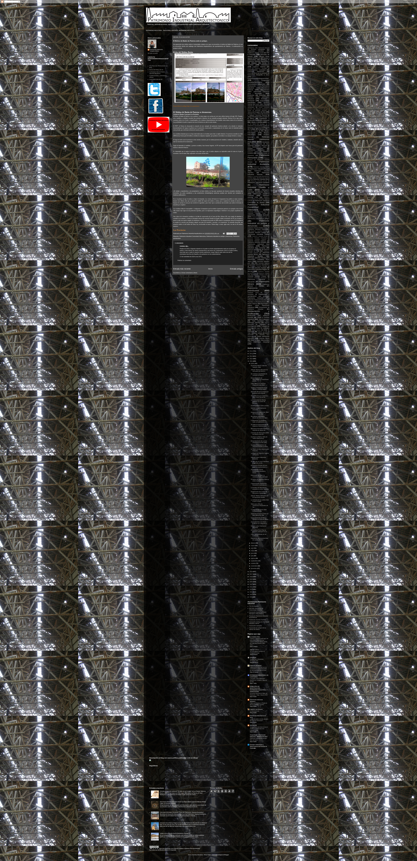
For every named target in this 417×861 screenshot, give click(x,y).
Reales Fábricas (252, 303)
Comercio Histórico (259, 67)
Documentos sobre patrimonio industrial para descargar (258, 91)
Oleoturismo (265, 142)
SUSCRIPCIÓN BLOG (155, 79)
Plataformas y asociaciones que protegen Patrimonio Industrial (258, 296)
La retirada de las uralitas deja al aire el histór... (260, 500)
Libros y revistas (257, 122)
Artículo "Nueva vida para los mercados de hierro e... (259, 370)
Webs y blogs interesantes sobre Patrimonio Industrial (258, 341)
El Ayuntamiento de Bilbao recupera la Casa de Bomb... (260, 518)
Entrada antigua (236, 269)
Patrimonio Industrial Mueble (258, 255)
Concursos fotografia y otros (258, 75)
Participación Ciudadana (256, 150)
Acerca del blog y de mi (156, 70)
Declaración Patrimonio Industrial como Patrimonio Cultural (258, 88)
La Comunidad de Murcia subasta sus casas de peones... (258, 401)
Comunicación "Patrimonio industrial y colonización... (259, 484)
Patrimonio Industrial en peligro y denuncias (219, 236)
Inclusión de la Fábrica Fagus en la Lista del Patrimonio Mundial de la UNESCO (183, 823)
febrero (253, 543)
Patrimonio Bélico (253, 151)
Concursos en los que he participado (257, 73)
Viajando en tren (262, 331)
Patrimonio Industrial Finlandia (259, 231)
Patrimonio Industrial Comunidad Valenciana (192, 236)
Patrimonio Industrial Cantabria (258, 182)
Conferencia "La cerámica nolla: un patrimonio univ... (259, 421)
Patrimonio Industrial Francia (257, 232)
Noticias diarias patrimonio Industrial (258, 139)
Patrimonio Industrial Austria (255, 176)
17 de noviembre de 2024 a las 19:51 (191, 256)
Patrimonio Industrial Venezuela (257, 277)
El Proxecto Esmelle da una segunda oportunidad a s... (259, 466)
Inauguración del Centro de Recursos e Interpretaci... (259, 492)
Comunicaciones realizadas (256, 70)
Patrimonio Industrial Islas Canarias (258, 247)
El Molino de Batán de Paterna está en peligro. (260, 480)
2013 (251, 356)
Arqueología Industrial (256, 51)
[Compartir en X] (232, 234)
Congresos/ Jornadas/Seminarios (258, 81)
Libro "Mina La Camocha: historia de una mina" (258, 384)
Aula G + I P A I (254, 649)
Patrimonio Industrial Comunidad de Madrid (258, 201)
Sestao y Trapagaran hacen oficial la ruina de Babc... (259, 388)
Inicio (210, 269)
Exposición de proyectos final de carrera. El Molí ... (259, 539)
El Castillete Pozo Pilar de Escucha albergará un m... (259, 530)
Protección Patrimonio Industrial (257, 300)
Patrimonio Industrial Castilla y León (258, 187)
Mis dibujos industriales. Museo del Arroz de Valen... (260, 417)
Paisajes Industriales (255, 148)
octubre (253, 563)
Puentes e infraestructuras (257, 302)
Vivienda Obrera (264, 338)
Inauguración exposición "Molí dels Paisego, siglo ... (260, 413)
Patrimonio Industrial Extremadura (258, 229)
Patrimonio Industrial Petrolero (258, 266)
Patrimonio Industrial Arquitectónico (156, 50)
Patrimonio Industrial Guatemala (257, 237)
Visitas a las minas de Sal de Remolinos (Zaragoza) (175, 833)
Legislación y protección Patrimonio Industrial (258, 119)
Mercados (262, 129)
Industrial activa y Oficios (254, 113)
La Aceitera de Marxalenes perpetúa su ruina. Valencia (260, 488)
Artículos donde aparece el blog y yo (258, 57)
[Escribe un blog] (229, 234)
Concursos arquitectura (256, 71)
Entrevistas (262, 95)
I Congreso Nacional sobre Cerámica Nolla (259, 510)
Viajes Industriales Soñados (255, 333)
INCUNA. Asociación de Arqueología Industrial (256, 609)
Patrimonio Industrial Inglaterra (257, 240)
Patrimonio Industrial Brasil (261, 179)
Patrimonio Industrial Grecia (259, 236)
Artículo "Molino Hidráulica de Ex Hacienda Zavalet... (259, 496)
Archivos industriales (258, 49)
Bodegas (254, 63)
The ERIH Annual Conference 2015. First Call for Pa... (259, 396)
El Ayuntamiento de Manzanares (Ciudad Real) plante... (260, 379)
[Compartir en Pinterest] (236, 234)
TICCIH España (253, 606)
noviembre (254, 566)
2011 (251, 351)
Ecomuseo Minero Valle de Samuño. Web (259, 366)
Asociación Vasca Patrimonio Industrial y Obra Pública (257, 612)
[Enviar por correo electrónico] (227, 234)
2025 (251, 594)
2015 (251, 361)
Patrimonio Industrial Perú (262, 264)
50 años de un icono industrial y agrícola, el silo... (260, 462)
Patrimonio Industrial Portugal (257, 268)
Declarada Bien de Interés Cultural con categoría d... (259, 522)
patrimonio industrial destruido (258, 215)
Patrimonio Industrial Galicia (258, 234)
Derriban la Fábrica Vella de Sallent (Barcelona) (259, 437)
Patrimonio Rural (253, 292)
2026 (251, 597)
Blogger (226, 855)
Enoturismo (251, 95)
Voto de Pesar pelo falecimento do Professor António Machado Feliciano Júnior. (259, 728)
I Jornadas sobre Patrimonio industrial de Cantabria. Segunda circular (258, 680)
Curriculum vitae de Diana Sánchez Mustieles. (157, 72)
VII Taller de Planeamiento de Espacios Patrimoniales (259, 425)
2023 (251, 589)
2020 (251, 582)
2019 (251, 579)
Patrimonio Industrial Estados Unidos (257, 227)
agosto (253, 558)
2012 (251, 353)
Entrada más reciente (182, 269)
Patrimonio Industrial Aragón (259, 169)
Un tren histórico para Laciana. (260, 405)
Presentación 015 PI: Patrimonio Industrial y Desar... (258, 471)
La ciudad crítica (255, 637)
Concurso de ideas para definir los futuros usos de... (260, 433)
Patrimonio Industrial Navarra (257, 258)
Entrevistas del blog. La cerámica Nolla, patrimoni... (260, 476)
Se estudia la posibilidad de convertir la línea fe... (259, 374)
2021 (251, 584)
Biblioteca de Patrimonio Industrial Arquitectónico (258, 60)
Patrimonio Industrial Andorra (261, 167)
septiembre (254, 561)
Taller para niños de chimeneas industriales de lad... (259, 505)
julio (252, 556)
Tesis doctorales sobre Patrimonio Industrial (258, 321)
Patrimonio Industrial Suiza (260, 274)
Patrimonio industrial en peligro (258, 218)
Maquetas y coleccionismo (254, 127)
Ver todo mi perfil (153, 53)
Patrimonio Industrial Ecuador (259, 216)
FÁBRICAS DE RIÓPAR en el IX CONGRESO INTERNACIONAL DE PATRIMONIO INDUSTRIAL (258, 669)
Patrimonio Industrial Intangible (257, 242)
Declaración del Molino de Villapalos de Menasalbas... (260, 445)
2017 (251, 574)
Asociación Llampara (255, 625)
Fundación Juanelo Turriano (257, 620)
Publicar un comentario (184, 260)
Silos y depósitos (264, 319)
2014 (251, 358)
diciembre (254, 568)
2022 (251, 587)
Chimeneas (265, 65)
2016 (251, 571)
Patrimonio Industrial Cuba (256, 213)
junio (252, 553)
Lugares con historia (256, 709)
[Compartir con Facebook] (234, 234)
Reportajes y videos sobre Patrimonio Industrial (258, 305)
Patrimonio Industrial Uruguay (257, 276)
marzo (253, 545)
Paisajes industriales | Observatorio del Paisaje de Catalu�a (258, 746)
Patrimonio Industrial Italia (254, 249)
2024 (251, 592)
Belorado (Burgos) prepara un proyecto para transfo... (260, 392)
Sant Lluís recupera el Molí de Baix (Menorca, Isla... (259, 514)
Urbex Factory (256, 330)
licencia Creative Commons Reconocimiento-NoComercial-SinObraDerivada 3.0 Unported (174, 849)
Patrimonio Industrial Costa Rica (257, 211)
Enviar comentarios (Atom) (189, 273)
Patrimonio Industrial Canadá (259, 180)
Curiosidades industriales (257, 84)
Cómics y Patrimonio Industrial (257, 68)
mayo (253, 550)
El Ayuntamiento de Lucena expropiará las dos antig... (259, 441)
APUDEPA (253, 657)
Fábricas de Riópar (256, 665)
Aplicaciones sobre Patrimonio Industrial (258, 47)
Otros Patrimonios (256, 143)
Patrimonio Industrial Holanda (257, 239)
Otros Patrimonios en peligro (257, 147)
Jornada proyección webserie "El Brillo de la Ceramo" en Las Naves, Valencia (183, 791)
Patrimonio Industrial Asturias (258, 173)
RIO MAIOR (253, 725)
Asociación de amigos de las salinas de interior (257, 628)
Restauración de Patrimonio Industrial (258, 308)
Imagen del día (260, 112)
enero (253, 363)
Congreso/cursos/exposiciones (258, 78)
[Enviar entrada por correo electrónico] (223, 233)
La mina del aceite (254, 711)
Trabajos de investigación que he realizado (258, 327)
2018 (251, 576)
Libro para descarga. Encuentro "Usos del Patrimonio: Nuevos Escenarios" (182, 812)
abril (252, 548)
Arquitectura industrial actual (255, 52)
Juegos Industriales (253, 117)
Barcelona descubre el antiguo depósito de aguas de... (260, 429)
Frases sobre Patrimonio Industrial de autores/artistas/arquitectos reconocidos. (258, 106)
